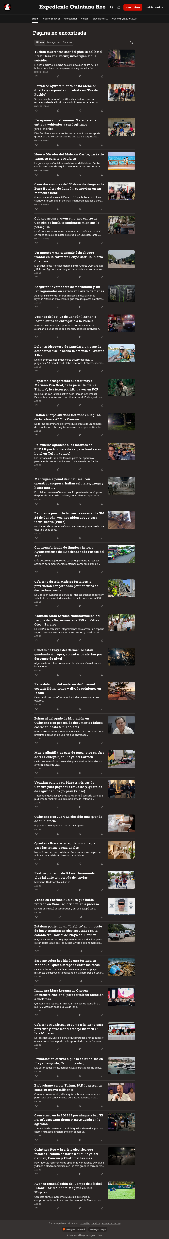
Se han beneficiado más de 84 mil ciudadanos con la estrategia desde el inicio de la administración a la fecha (66, 100)
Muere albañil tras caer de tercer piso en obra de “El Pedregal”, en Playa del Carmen (69, 754)
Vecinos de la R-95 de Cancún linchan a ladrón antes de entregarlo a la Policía (65, 318)
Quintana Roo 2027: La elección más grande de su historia (68, 818)
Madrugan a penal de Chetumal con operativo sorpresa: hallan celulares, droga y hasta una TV (69, 483)
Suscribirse (133, 7)
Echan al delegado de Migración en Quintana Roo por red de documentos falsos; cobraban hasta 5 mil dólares (68, 722)
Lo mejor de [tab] (53, 42)
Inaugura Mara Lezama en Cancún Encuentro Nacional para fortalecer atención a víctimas (69, 994)
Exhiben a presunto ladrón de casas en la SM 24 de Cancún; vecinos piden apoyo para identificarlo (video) (69, 517)
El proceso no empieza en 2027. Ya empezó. (59, 825)
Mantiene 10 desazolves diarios (52, 882)
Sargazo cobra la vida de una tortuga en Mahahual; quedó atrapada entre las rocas (67, 962)
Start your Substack (75, 1229)
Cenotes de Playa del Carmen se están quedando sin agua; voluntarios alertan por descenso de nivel (68, 654)
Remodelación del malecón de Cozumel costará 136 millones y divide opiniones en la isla (67, 688)
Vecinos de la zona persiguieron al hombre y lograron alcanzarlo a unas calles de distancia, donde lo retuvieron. (67, 327)
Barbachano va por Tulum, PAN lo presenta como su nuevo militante (68, 1087)
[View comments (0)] (58, 76)
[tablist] (54, 42)
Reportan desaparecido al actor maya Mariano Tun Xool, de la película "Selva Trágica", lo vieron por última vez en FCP (66, 385)
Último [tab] (40, 42)
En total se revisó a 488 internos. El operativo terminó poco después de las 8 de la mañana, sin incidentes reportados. (68, 493)
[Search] (111, 7)
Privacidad (85, 1223)
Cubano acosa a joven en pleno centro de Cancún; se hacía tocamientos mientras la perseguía (66, 222)
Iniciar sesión (154, 7)
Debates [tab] (67, 42)
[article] (84, 64)
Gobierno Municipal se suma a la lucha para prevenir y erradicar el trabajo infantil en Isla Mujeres (68, 1028)
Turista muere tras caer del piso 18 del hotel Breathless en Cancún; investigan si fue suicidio (68, 56)
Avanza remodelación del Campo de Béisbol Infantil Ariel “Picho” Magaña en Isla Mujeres (68, 1188)
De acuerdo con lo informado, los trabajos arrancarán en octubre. (66, 699)
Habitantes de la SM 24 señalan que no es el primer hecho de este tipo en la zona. (69, 528)
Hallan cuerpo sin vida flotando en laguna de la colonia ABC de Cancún (67, 417)
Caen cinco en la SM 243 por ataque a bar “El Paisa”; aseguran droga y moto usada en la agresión (68, 1119)
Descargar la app (97, 1229)
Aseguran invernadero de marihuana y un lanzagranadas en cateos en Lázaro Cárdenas (69, 289)
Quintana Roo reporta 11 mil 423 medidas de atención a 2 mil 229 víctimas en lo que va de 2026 (67, 1005)
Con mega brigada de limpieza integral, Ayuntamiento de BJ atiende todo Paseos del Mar (69, 551)
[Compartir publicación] (119, 7)
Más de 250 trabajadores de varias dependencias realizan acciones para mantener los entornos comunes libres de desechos (67, 562)
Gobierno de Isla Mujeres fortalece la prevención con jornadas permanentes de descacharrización (66, 585)
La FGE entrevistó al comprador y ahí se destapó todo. (65, 908)
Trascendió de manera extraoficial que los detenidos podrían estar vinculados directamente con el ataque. (68, 1130)
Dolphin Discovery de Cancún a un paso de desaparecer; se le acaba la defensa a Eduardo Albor (69, 350)
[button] (35, 19)
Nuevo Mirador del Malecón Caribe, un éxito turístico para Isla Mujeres (69, 156)
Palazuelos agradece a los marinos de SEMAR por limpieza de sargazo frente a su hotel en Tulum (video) (67, 449)
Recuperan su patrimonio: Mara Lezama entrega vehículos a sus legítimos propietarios (65, 124)
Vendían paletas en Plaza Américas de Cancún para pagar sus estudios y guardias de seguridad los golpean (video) (68, 786)
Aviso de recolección (111, 1223)
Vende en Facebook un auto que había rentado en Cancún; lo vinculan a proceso (66, 902)
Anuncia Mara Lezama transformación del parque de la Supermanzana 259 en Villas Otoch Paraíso (67, 620)
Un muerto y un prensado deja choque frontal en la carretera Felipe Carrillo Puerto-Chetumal (69, 256)
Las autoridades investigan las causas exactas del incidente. (68, 1067)
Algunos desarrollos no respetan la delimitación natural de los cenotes (67, 664)
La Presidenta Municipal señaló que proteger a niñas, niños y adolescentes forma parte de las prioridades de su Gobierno (68, 1039)
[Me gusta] (36, 76)
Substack (71, 1235)
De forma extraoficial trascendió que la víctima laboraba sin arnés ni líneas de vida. (68, 763)
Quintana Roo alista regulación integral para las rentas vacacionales (65, 845)
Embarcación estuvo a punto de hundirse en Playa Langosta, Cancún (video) (68, 1061)
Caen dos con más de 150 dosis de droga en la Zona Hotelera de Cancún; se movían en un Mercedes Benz (69, 188)
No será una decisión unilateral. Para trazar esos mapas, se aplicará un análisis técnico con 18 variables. (67, 853)
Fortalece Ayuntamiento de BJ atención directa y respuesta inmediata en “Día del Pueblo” (66, 90)
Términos (96, 1223)
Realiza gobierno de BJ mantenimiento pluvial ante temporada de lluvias (64, 875)
